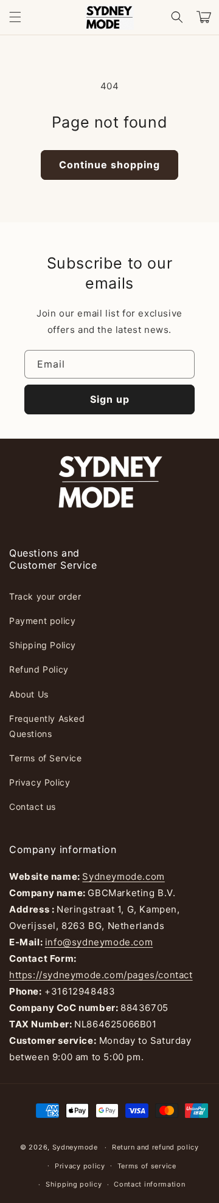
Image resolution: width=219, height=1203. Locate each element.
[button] (15, 17)
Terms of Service (45, 758)
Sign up (110, 399)
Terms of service (146, 1166)
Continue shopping (109, 165)
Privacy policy (80, 1166)
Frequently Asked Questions (47, 726)
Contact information (149, 1184)
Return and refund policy (155, 1147)
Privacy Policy (39, 782)
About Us (29, 694)
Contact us (32, 806)
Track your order (45, 596)
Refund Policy (39, 669)
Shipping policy (74, 1184)
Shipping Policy (42, 645)
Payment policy (42, 620)
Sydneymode (75, 1147)
